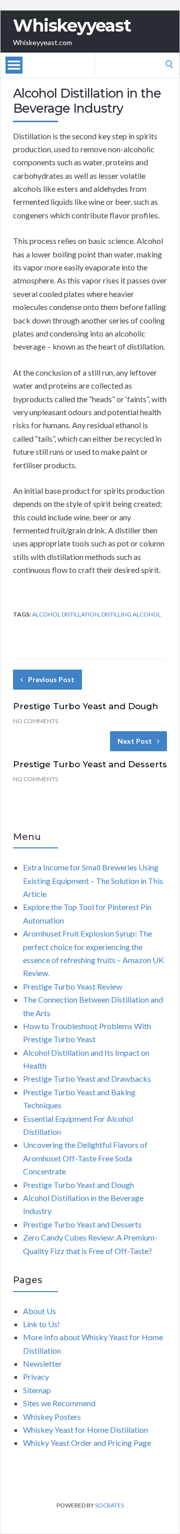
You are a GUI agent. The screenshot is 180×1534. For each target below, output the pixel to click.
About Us (39, 1311)
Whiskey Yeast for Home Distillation (85, 1429)
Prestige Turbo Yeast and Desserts (90, 764)
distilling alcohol (131, 614)
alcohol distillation (65, 614)
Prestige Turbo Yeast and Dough (85, 706)
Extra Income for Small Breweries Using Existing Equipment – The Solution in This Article (93, 880)
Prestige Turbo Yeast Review (72, 986)
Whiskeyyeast (72, 25)
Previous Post (51, 679)
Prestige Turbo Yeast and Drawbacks (87, 1078)
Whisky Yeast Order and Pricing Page (87, 1442)
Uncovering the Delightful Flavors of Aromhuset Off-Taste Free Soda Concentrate (85, 1158)
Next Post (135, 741)
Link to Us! (41, 1324)
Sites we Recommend (59, 1403)
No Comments (35, 721)
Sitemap (37, 1390)
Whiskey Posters (52, 1416)
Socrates (109, 1505)
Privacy (36, 1376)
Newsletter (42, 1363)
